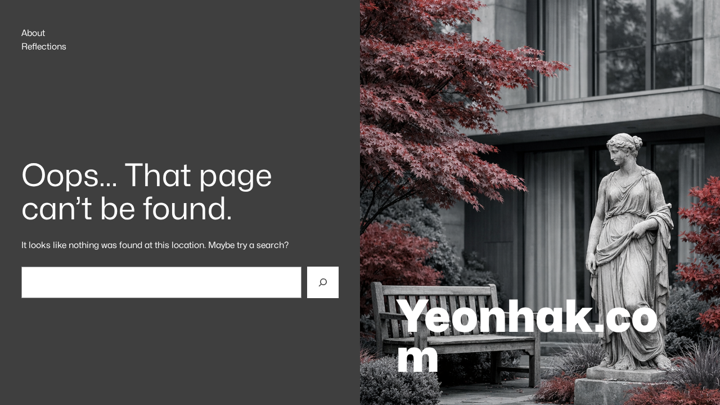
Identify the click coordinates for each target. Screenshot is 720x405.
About (33, 33)
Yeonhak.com (527, 335)
